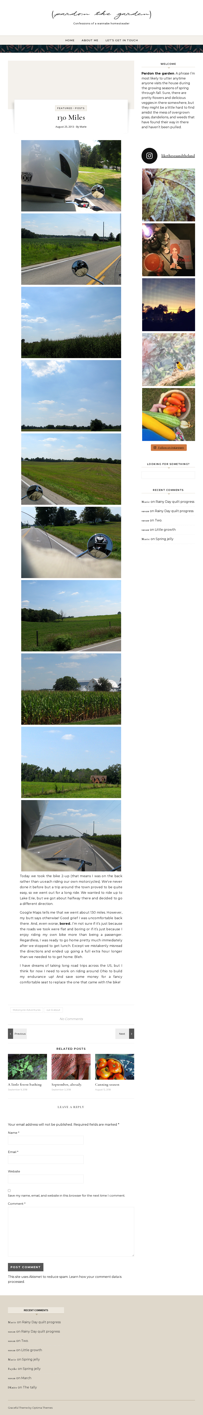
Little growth (165, 530)
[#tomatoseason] (168, 414)
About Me (90, 40)
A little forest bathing (25, 1084)
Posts (80, 108)
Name (13, 1133)
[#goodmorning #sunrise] (168, 304)
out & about (53, 1009)
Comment (17, 1204)
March (26, 1378)
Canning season (107, 1084)
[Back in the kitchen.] (17, 1034)
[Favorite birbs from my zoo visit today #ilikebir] (168, 359)
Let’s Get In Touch (121, 40)
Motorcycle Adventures (26, 1009)
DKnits (12, 1387)
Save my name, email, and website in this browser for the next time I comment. (66, 1195)
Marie (83, 126)
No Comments (71, 1019)
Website (14, 1171)
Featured (64, 108)
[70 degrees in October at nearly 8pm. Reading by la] (168, 249)
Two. (158, 520)
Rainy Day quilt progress (175, 502)
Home (70, 40)
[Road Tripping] (125, 1034)
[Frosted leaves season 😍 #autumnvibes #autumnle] (168, 194)
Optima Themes (42, 1407)
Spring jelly (164, 539)
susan (145, 511)
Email (13, 1152)
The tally (30, 1387)
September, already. (67, 1084)
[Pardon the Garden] (101, 16)
